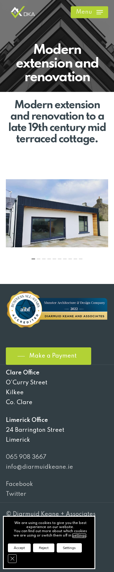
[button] (89, 12)
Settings (69, 548)
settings (79, 535)
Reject (44, 548)
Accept (19, 548)
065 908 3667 (26, 457)
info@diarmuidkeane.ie (39, 467)
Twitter (16, 494)
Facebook (19, 484)
